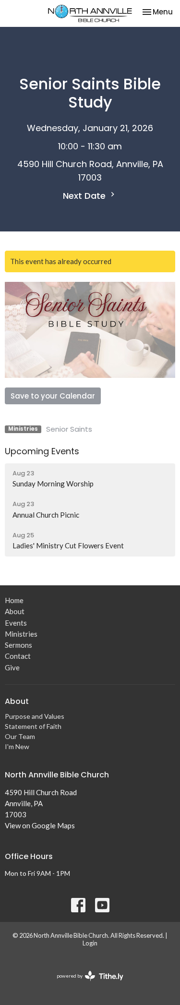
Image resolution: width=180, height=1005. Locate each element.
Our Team (20, 736)
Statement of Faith (33, 726)
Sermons (18, 645)
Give (12, 667)
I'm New (17, 746)
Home (14, 600)
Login (90, 943)
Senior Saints (69, 429)
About (14, 611)
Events (16, 622)
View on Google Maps (40, 825)
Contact (18, 656)
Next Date (85, 196)
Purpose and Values (34, 716)
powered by (85, 984)
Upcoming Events (42, 451)
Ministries (21, 634)
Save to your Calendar (53, 396)
